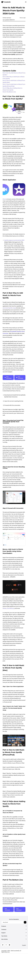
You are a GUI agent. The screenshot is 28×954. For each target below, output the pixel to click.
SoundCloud (10, 608)
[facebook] (6, 945)
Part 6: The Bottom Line (9, 91)
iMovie (4, 199)
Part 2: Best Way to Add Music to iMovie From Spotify (13, 77)
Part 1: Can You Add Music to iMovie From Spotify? (14, 73)
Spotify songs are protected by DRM (14, 240)
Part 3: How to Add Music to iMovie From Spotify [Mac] (14, 81)
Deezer (5, 608)
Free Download (8, 377)
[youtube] (9, 945)
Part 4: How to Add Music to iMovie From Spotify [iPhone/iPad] (14, 85)
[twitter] (2, 945)
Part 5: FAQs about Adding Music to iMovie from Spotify (12, 89)
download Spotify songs (9, 308)
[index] (6, 2)
